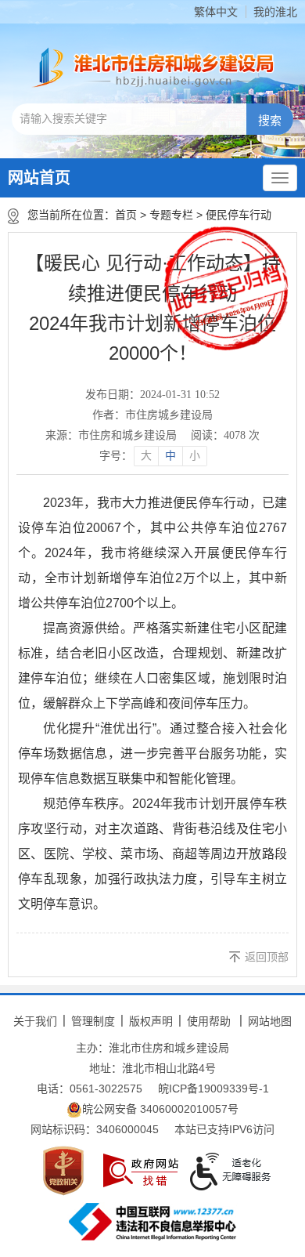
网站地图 (270, 1021)
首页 (126, 214)
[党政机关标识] (63, 1170)
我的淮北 (275, 11)
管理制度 (93, 1021)
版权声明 (151, 1021)
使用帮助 (209, 1021)
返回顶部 (267, 957)
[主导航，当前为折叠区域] (280, 178)
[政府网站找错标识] (141, 1170)
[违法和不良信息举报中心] (152, 1221)
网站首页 (39, 178)
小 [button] (194, 456)
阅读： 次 (225, 435)
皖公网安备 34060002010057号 (160, 1109)
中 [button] (170, 456)
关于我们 (35, 1021)
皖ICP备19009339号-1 (213, 1088)
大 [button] (146, 456)
